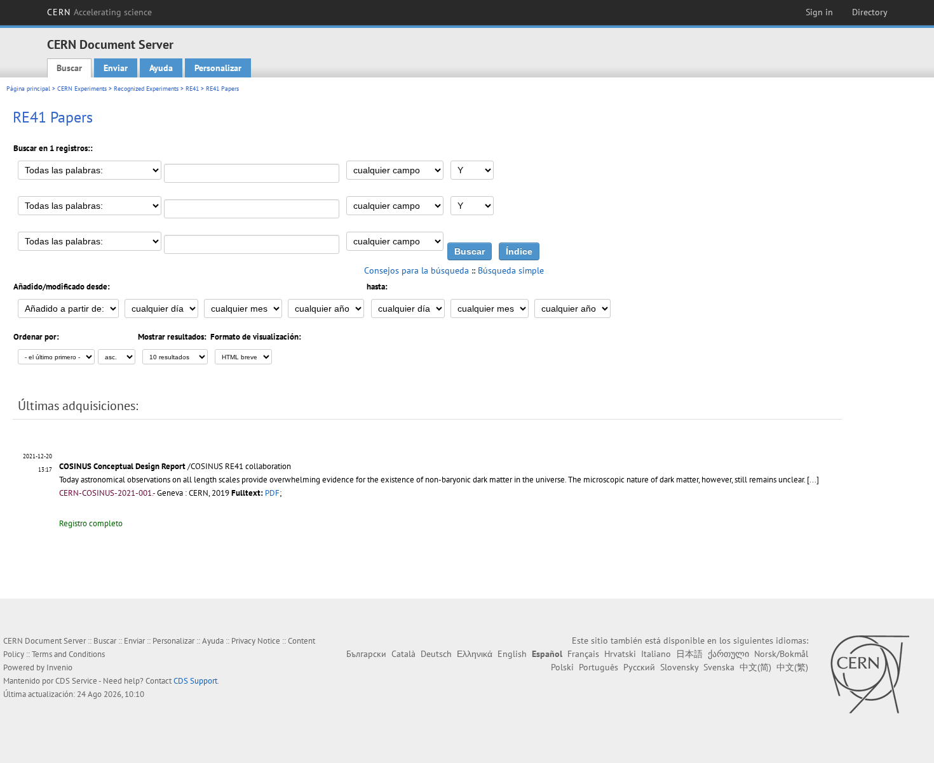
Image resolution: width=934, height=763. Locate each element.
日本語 (689, 654)
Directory (870, 12)
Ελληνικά (474, 654)
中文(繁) (792, 667)
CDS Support (195, 680)
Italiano (656, 654)
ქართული (728, 654)
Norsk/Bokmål (781, 654)
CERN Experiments (82, 88)
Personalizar (217, 68)
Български (366, 654)
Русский (639, 667)
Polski (562, 667)
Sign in (819, 12)
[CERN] (869, 674)
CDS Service (76, 680)
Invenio (59, 667)
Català (403, 654)
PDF (272, 493)
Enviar (116, 68)
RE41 (192, 88)
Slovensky (679, 667)
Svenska (718, 667)
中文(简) (755, 667)
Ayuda (161, 68)
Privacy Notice (255, 640)
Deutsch (436, 654)
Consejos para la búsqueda (416, 270)
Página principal (28, 88)
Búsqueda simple (511, 270)
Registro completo (91, 523)
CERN (99, 12)
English (512, 654)
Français (583, 654)
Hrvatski (620, 654)
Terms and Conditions (68, 654)
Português (598, 667)
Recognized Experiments (146, 88)
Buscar (69, 68)
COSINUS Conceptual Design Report (122, 466)
